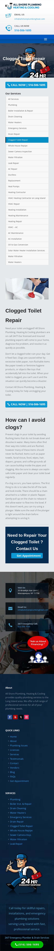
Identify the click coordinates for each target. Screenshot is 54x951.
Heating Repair (15, 221)
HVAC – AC (13, 227)
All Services (13, 99)
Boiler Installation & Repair (20, 110)
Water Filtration (15, 157)
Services (14, 754)
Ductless (12, 174)
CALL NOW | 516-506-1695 (28, 85)
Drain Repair (14, 134)
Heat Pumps (13, 186)
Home (13, 736)
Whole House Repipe (17, 145)
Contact (14, 763)
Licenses (14, 749)
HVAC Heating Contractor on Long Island (26, 198)
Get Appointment (29, 556)
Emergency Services (17, 128)
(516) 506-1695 (28, 944)
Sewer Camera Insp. (20, 834)
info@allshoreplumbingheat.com (33, 610)
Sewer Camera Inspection (20, 151)
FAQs (13, 776)
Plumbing (12, 105)
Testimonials (17, 758)
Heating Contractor (17, 192)
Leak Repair (13, 163)
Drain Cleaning (15, 116)
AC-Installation (15, 239)
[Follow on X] (21, 717)
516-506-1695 (24, 626)
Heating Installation (17, 209)
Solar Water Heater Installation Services (26, 250)
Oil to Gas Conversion (18, 244)
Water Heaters (14, 122)
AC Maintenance (15, 233)
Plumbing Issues (19, 745)
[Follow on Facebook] (10, 717)
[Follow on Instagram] (26, 717)
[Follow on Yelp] (15, 717)
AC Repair (12, 169)
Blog (12, 772)
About (13, 741)
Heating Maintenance (18, 215)
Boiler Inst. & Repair (21, 803)
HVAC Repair (14, 204)
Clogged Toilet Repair (18, 140)
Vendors (14, 767)
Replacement (14, 180)
